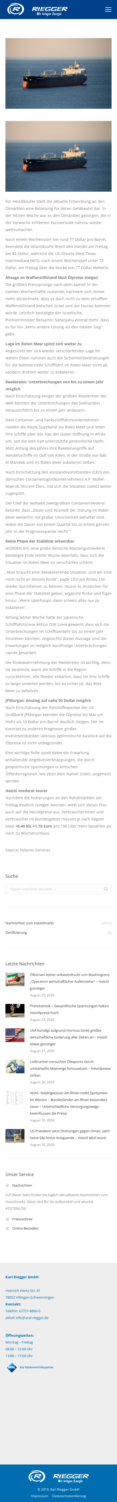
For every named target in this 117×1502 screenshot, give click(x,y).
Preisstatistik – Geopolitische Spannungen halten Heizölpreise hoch (69, 1009)
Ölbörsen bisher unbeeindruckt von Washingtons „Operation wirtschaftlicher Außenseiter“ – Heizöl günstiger (70, 981)
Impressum (39, 1496)
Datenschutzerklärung (69, 1496)
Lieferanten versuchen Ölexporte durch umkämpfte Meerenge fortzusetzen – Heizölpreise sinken (70, 1068)
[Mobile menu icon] (108, 9)
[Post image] (14, 979)
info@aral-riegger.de (32, 1317)
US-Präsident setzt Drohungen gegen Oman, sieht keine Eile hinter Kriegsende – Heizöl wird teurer (70, 1134)
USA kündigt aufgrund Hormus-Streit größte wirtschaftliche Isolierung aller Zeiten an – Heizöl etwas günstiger (68, 1037)
